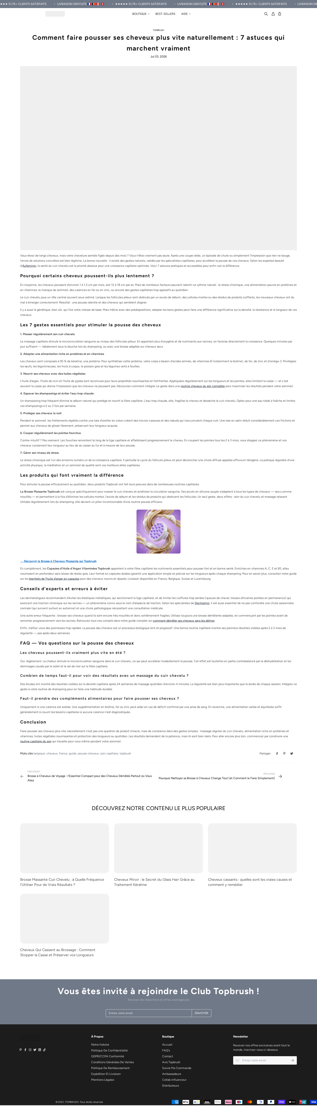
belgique (39, 753)
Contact (167, 1056)
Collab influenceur (174, 1079)
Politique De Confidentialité (109, 1050)
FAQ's (166, 1050)
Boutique (139, 14)
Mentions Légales (102, 1079)
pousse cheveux (88, 753)
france (63, 753)
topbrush (158, 30)
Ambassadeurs (171, 1074)
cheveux (52, 753)
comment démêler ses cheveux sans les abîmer (184, 620)
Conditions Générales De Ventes (112, 1062)
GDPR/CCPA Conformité (107, 1056)
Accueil (167, 1044)
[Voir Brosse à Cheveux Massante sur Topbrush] (158, 531)
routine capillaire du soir (35, 741)
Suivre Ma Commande (176, 1068)
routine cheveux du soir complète (203, 386)
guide (72, 753)
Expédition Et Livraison (106, 1074)
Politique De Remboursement (110, 1068)
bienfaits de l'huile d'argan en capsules (54, 578)
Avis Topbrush (171, 1062)
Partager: (265, 753)
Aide (184, 14)
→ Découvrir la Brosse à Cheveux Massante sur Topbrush (58, 561)
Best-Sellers (165, 14)
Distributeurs (170, 1085)
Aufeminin (29, 266)
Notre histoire (100, 1044)
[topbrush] (55, 13)
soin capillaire (109, 753)
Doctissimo (202, 603)
